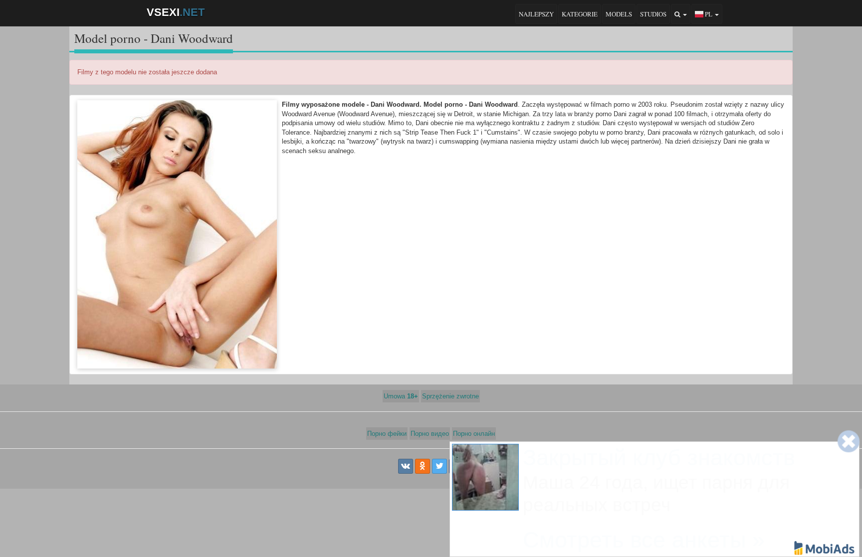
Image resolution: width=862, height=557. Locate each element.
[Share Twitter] (439, 466)
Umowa (401, 396)
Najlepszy (536, 13)
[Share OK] (422, 466)
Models (619, 13)
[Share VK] (405, 466)
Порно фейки (387, 433)
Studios (653, 13)
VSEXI (176, 12)
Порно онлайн (474, 433)
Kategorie (580, 13)
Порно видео (430, 433)
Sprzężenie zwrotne (450, 396)
